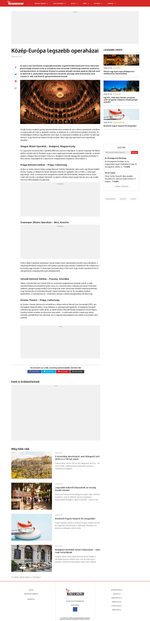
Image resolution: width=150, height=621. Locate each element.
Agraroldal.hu (116, 609)
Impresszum (31, 599)
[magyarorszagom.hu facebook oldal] (75, 609)
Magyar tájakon (40, 3)
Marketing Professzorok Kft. (81, 619)
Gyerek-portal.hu (117, 605)
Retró (73, 3)
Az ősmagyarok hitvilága (115, 158)
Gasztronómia (58, 3)
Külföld (123, 199)
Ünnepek (110, 3)
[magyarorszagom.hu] (15, 3)
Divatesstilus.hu (116, 601)
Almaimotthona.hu (116, 590)
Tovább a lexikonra (121, 186)
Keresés (134, 152)
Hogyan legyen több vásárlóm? (75, 601)
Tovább (127, 167)
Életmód (97, 3)
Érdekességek (110, 199)
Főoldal (31, 590)
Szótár (121, 147)
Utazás (133, 199)
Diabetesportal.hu (116, 598)
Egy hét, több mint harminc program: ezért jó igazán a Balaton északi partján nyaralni (121, 99)
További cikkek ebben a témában (26, 577)
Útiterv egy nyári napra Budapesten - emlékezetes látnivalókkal (119, 72)
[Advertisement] (75, 28)
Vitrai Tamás (110, 173)
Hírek (85, 3)
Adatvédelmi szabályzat (31, 594)
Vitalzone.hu (117, 594)
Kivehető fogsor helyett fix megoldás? (120, 126)
